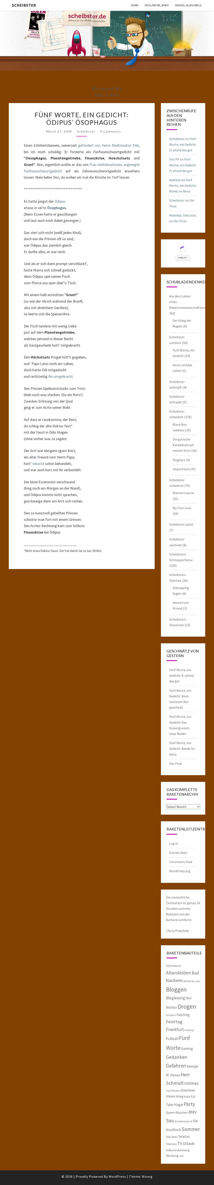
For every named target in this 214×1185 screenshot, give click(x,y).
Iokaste (38, 463)
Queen (170, 1112)
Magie (178, 1104)
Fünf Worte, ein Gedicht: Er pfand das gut (182, 144)
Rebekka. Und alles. (183, 215)
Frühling (189, 1030)
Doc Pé (174, 159)
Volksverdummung (178, 1150)
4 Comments (110, 131)
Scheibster (24, 5)
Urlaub (189, 1143)
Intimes (191, 1083)
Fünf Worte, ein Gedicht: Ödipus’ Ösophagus (81, 118)
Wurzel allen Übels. (188, 5)
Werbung (172, 1155)
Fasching (183, 1014)
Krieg (179, 1096)
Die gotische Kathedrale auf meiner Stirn (183, 445)
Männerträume (183, 493)
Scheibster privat (183, 1121)
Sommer (191, 1129)
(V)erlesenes (173, 966)
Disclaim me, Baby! (157, 5)
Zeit (181, 1155)
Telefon (184, 1136)
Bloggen (176, 989)
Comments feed (180, 862)
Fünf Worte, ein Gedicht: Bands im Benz (182, 185)
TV (179, 1143)
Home (135, 5)
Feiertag (174, 1022)
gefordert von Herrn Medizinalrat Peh (108, 145)
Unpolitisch (181, 469)
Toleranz (171, 1144)
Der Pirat (180, 221)
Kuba (187, 1096)
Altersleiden (178, 973)
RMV (193, 1112)
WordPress (117, 1176)
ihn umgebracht (60, 376)
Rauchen (182, 1112)
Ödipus (60, 201)
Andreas (175, 180)
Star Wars (171, 1137)
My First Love (182, 508)
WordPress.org (179, 871)
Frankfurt (175, 1029)
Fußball (172, 1038)
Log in (173, 843)
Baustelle (195, 981)
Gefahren (176, 1065)
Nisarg (147, 1176)
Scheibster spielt (181, 524)
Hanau (175, 1075)
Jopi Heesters (173, 1090)
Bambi (187, 981)
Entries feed (178, 853)
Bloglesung (175, 997)
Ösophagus (56, 207)
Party (189, 1104)
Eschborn (171, 1015)
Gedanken (176, 1057)
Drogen (187, 1006)
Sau (170, 1120)
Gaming (187, 1048)
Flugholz (179, 460)
